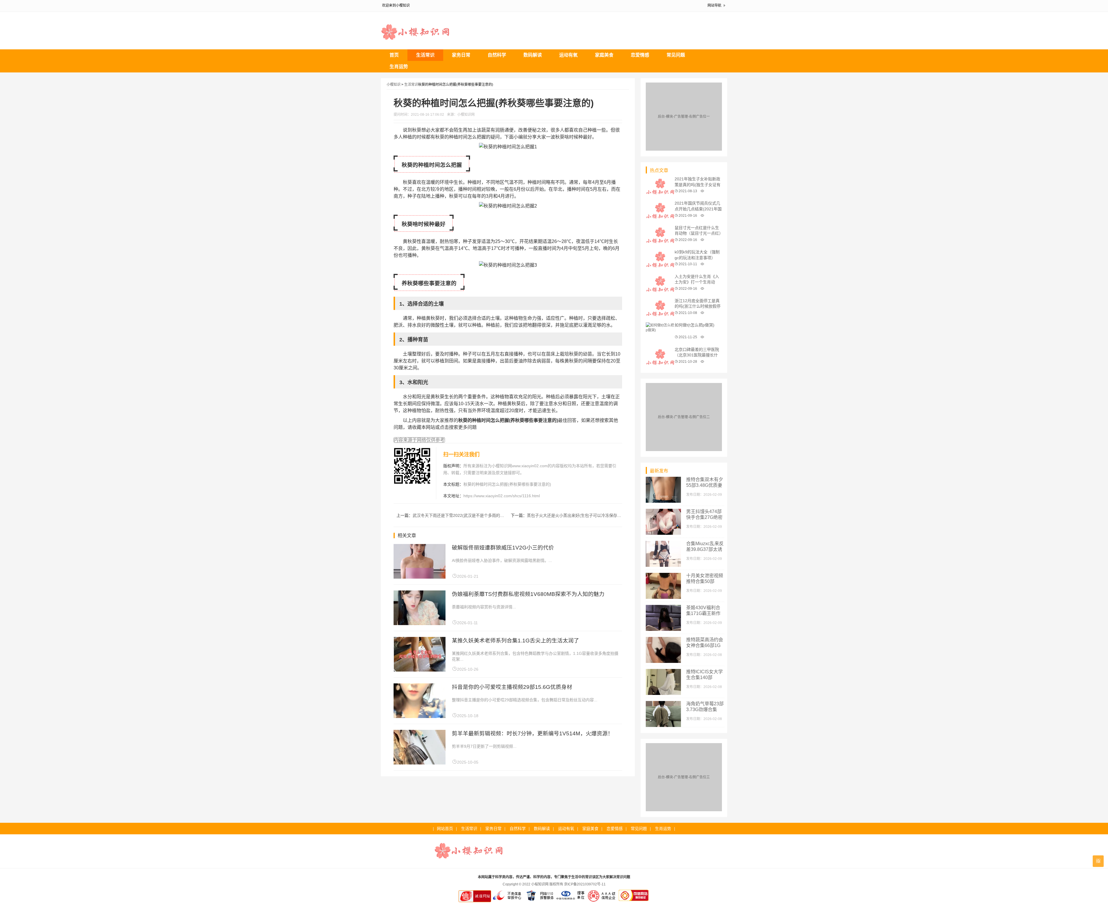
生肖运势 (399, 66)
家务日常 (461, 55)
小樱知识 (393, 85)
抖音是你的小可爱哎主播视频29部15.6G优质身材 (512, 687)
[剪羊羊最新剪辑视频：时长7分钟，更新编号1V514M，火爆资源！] (420, 762)
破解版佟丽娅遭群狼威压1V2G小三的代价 (503, 548)
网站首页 (445, 828)
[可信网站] (634, 901)
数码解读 (532, 55)
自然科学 (497, 55)
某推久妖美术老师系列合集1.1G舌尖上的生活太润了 (515, 640)
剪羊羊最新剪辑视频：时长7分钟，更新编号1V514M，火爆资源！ (532, 733)
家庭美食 (604, 55)
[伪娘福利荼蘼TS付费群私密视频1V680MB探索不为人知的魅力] (420, 623)
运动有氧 (568, 55)
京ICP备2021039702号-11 (585, 884)
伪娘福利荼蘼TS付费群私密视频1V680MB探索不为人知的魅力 (528, 594)
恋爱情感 (640, 55)
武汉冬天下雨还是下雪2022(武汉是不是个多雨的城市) (461, 515)
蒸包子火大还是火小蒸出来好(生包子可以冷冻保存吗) (575, 515)
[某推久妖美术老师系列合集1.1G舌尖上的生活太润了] (420, 670)
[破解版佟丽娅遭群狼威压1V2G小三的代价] (420, 577)
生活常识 (425, 55)
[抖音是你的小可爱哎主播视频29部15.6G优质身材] (420, 716)
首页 (394, 55)
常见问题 (676, 55)
